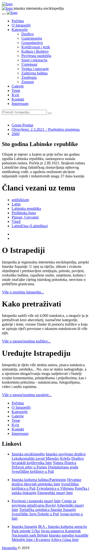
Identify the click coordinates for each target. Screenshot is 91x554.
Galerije (18, 86)
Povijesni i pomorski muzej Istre (36, 501)
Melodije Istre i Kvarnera (31, 540)
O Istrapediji (21, 25)
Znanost (27, 82)
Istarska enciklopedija (28, 454)
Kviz (15, 95)
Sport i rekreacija (34, 60)
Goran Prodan (22, 125)
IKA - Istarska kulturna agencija (62, 527)
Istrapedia (10, 548)
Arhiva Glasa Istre (65, 540)
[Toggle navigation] (4, 14)
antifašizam (20, 200)
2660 (15, 134)
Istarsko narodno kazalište (68, 535)
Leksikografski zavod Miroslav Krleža (41, 458)
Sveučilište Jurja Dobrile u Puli (35, 514)
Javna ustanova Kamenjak (61, 531)
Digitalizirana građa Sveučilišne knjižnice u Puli (45, 469)
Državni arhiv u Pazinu (29, 467)
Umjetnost (29, 64)
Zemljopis (29, 77)
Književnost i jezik (35, 47)
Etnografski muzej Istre (55, 493)
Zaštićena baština (34, 73)
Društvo (27, 34)
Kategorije (20, 30)
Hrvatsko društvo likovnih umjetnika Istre (46, 482)
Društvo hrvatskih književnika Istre (48, 460)
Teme (16, 90)
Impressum (20, 104)
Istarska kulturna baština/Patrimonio (39, 480)
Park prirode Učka (26, 531)
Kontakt (18, 99)
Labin (16, 204)
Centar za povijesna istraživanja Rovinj (44, 503)
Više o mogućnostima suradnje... (27, 395)
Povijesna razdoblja (36, 56)
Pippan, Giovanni (25, 217)
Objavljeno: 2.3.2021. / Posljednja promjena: (46, 129)
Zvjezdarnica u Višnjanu (55, 488)
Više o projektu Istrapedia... (23, 292)
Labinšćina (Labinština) (30, 226)
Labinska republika (26, 208)
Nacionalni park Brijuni (30, 535)
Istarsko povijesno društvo (66, 454)
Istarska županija (24, 527)
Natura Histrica (64, 463)
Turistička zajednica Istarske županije (47, 510)
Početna (18, 21)
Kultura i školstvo (35, 51)
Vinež (16, 221)
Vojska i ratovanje (35, 69)
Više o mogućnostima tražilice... (26, 341)
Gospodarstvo (32, 43)
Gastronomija (31, 38)
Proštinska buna (24, 213)
